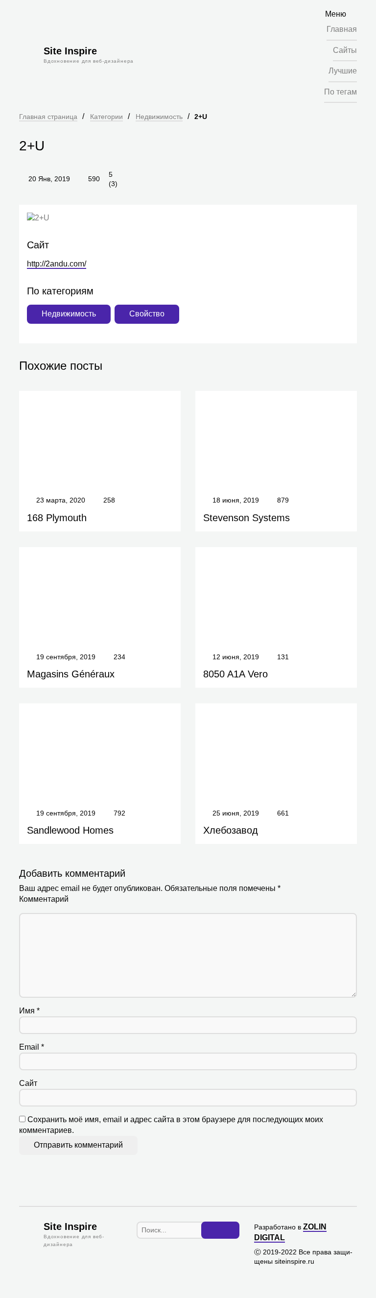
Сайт (28, 1083)
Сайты (345, 50)
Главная (342, 29)
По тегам (340, 92)
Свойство (146, 314)
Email (31, 1047)
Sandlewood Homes (70, 830)
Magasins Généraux (71, 674)
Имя (29, 1011)
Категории (106, 116)
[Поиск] (220, 1230)
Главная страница (48, 116)
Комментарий (44, 899)
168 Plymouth (57, 517)
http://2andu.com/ (56, 264)
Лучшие (343, 71)
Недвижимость (159, 116)
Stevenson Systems (246, 517)
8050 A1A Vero (235, 674)
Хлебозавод (230, 830)
